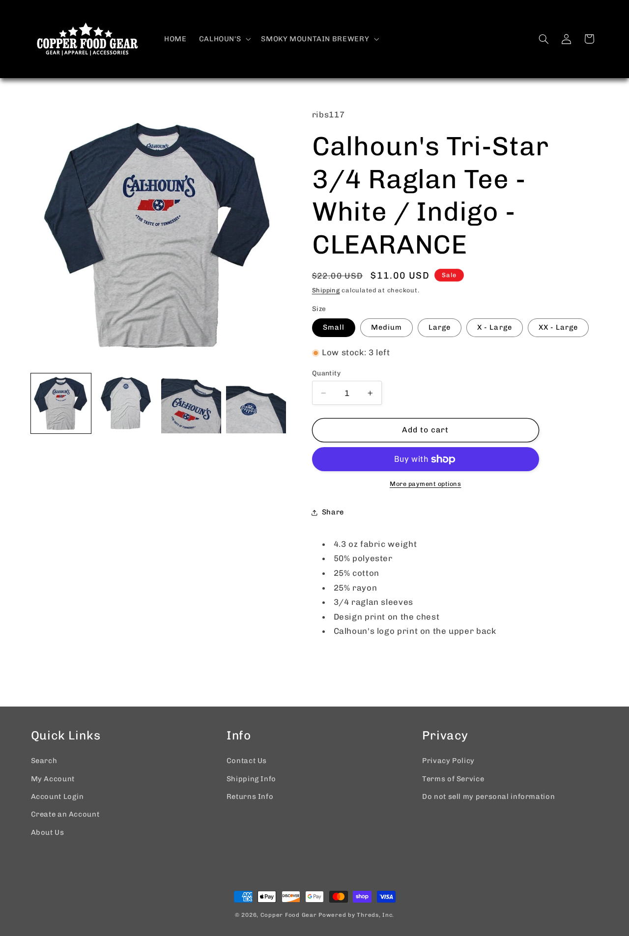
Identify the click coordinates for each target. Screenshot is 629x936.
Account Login (57, 796)
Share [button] (333, 512)
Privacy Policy (448, 760)
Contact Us (247, 760)
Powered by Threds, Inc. (356, 914)
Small (333, 327)
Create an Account (65, 814)
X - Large (494, 327)
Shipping (326, 290)
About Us (47, 832)
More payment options (425, 483)
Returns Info (250, 796)
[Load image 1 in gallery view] (61, 403)
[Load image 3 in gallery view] (191, 403)
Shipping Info (251, 778)
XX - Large (558, 327)
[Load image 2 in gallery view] (126, 403)
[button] (224, 39)
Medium (386, 327)
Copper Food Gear (288, 914)
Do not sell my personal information (488, 796)
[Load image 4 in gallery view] (256, 403)
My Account (53, 778)
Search (44, 760)
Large (440, 327)
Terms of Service (453, 778)
